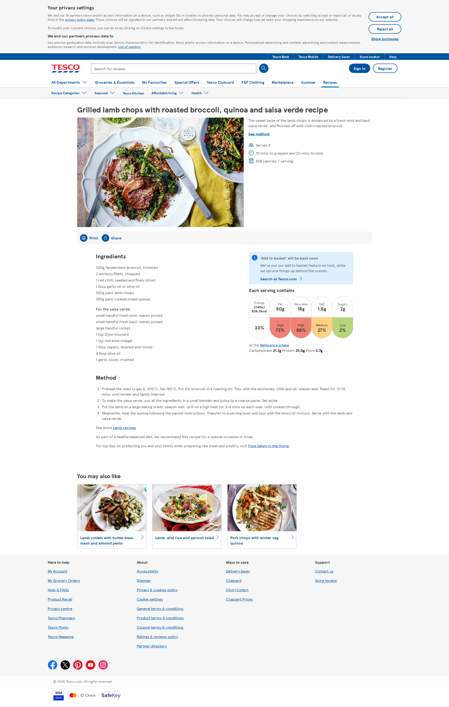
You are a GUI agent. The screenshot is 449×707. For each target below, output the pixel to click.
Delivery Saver (238, 571)
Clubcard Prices (239, 599)
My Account (57, 571)
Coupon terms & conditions (160, 627)
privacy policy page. (80, 19)
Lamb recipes (124, 427)
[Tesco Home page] (65, 68)
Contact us (324, 571)
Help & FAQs (58, 589)
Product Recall (60, 599)
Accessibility (147, 571)
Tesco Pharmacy (61, 617)
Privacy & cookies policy (157, 589)
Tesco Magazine (61, 636)
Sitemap (144, 580)
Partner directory (152, 646)
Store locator (326, 580)
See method (258, 134)
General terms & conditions (160, 608)
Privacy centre (60, 608)
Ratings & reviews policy (157, 636)
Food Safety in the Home (268, 445)
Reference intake (274, 345)
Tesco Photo (58, 627)
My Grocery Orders (64, 580)
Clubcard (233, 580)
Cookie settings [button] (150, 599)
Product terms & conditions (160, 617)
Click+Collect (237, 589)
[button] (281, 56)
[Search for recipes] (263, 68)
